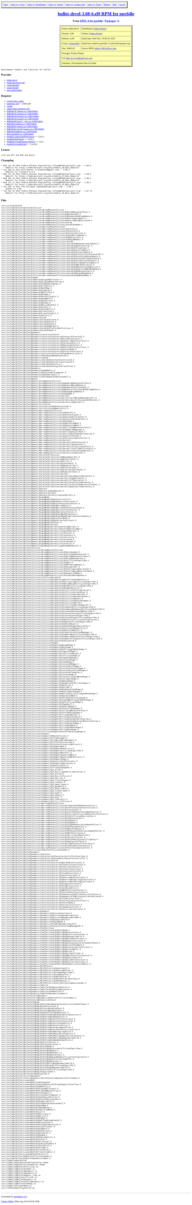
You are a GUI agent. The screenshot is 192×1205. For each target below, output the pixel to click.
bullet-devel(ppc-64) (16, 83)
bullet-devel (12, 80)
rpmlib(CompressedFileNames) (20, 136)
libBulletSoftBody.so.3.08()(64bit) (22, 131)
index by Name (94, 4)
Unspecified (74, 43)
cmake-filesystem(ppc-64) (18, 109)
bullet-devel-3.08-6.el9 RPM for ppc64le (96, 13)
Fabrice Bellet (7, 1201)
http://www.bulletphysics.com (79, 58)
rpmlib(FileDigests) (15, 139)
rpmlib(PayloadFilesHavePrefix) (21, 142)
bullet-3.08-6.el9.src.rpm (105, 48)
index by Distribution (36, 4)
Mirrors (107, 4)
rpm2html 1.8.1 (20, 1196)
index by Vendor (55, 4)
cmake (10, 106)
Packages (110, 20)
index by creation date (75, 4)
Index (5, 4)
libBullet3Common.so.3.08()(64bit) (22, 114)
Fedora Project (99, 28)
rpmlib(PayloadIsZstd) (17, 144)
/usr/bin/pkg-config (15, 101)
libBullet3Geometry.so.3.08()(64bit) (23, 119)
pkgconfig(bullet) (14, 90)
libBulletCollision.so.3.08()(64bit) (22, 124)
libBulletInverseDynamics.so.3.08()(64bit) (25, 129)
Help (115, 4)
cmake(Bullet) (13, 85)
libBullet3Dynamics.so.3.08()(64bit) (23, 116)
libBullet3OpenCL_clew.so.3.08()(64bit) (25, 121)
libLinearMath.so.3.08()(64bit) (20, 134)
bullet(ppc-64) (13, 104)
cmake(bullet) (13, 88)
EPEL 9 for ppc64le (91, 20)
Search (122, 4)
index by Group (18, 4)
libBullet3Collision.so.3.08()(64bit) (22, 111)
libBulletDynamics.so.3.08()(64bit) (22, 126)
